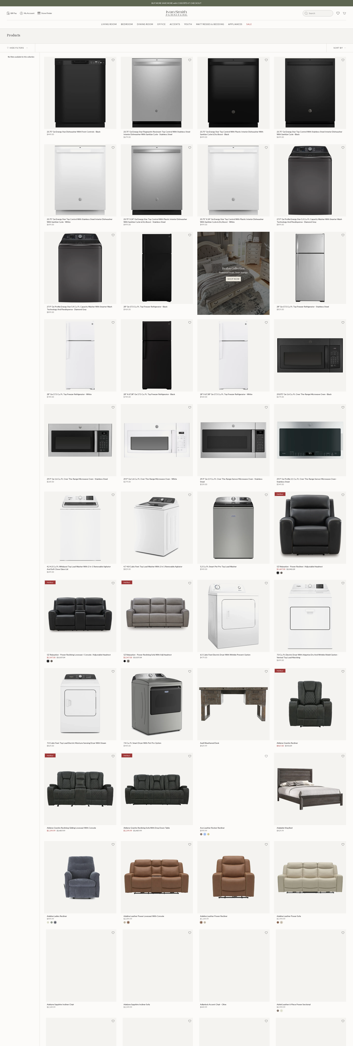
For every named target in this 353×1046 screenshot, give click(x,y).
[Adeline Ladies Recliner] (80, 877)
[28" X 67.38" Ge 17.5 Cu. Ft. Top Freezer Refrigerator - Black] (157, 355)
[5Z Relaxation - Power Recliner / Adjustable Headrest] (310, 528)
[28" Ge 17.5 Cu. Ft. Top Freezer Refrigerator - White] (80, 355)
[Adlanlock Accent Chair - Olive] (233, 965)
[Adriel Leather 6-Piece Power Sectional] (310, 965)
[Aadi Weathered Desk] (233, 704)
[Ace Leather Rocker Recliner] (233, 789)
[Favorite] (113, 60)
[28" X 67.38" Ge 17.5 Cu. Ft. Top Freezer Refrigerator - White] (233, 355)
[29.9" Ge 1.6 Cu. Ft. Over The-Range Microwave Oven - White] (157, 440)
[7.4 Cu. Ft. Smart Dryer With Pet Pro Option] (157, 704)
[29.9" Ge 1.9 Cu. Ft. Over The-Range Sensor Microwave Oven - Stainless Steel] (233, 440)
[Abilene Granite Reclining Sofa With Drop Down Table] (157, 789)
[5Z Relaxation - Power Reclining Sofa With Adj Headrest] (157, 616)
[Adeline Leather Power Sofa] (310, 877)
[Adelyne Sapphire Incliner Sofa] (157, 965)
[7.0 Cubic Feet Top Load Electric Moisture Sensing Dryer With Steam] (80, 704)
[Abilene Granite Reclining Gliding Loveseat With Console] (80, 789)
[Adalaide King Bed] (310, 789)
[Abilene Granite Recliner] (310, 704)
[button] (109, 24)
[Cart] (344, 13)
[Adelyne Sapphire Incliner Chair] (80, 965)
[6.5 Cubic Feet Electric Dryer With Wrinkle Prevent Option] (233, 616)
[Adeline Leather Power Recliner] (233, 877)
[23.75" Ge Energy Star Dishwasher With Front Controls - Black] (80, 93)
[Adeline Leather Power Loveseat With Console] (157, 877)
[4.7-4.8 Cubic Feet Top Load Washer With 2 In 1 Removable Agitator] (157, 528)
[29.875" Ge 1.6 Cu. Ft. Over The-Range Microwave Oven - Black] (310, 355)
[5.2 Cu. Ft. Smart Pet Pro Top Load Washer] (233, 528)
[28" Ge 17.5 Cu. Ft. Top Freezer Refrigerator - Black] (157, 268)
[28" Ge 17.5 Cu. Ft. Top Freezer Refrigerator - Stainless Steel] (310, 268)
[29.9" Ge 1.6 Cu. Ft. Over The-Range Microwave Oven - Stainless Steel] (80, 440)
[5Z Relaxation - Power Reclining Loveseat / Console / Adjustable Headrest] (80, 616)
